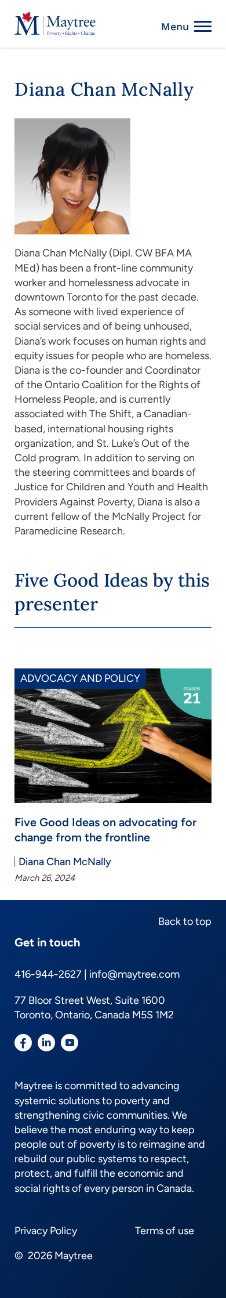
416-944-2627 (48, 974)
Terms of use (164, 1230)
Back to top (185, 921)
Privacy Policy (45, 1230)
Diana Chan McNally (65, 861)
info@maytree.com (134, 974)
